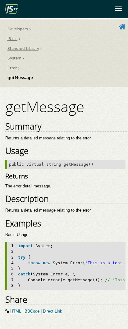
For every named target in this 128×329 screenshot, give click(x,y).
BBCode (32, 311)
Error (12, 68)
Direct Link (52, 311)
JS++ (12, 39)
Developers (17, 29)
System (14, 58)
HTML (15, 311)
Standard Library (23, 48)
